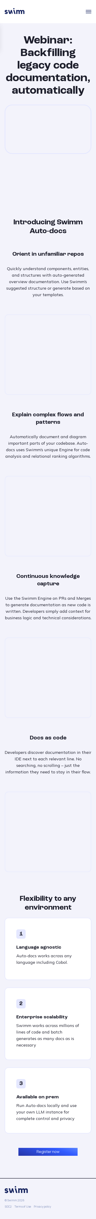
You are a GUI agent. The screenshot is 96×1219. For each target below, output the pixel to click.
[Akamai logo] (72, 180)
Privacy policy (42, 1207)
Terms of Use (22, 1207)
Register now (48, 1151)
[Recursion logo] (28, 180)
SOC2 (8, 1207)
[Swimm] (14, 11)
